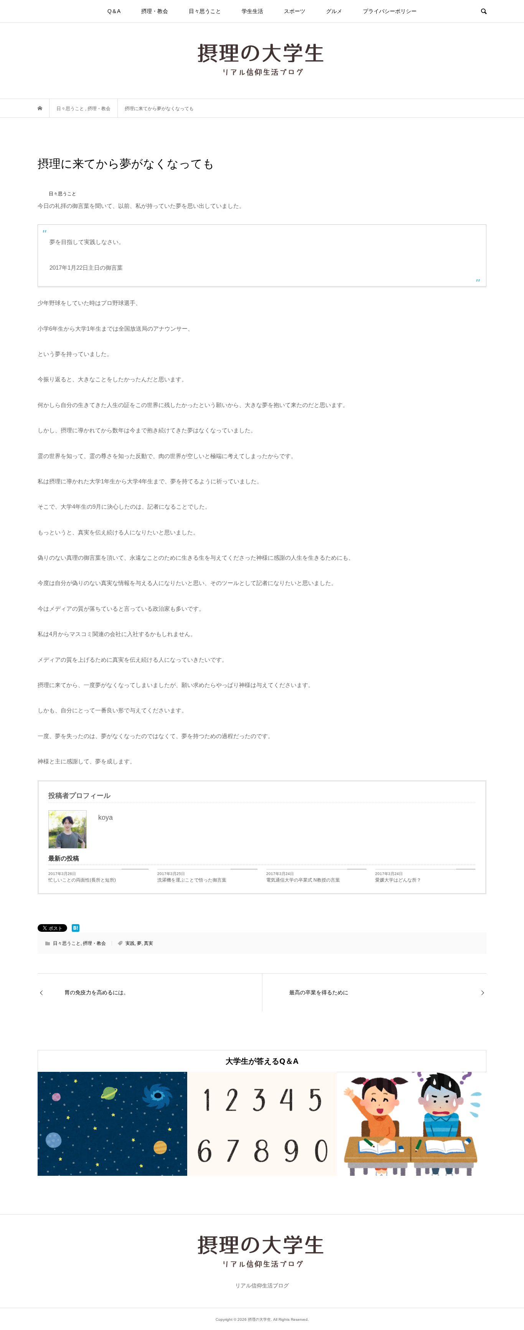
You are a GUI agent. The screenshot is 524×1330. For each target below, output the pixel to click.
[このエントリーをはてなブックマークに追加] (75, 928)
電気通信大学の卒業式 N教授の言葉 (303, 880)
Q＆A (113, 11)
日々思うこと (205, 11)
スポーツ (294, 11)
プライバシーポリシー (390, 11)
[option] (112, 1124)
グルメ (334, 11)
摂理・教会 (154, 11)
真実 (148, 943)
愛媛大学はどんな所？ (398, 880)
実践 (130, 943)
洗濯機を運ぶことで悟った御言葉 (191, 880)
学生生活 (252, 11)
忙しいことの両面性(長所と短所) (82, 880)
